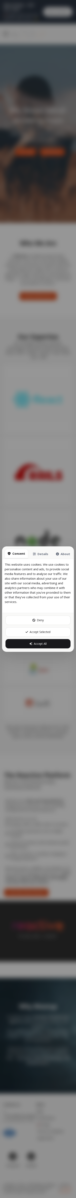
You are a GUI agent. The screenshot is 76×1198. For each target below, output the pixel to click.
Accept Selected (40, 632)
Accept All (40, 644)
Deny (40, 620)
